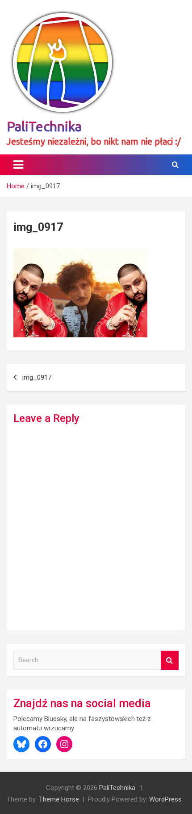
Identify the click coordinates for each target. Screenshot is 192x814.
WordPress (165, 799)
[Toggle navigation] (18, 164)
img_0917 (36, 377)
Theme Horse (59, 799)
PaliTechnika (44, 126)
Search (170, 660)
